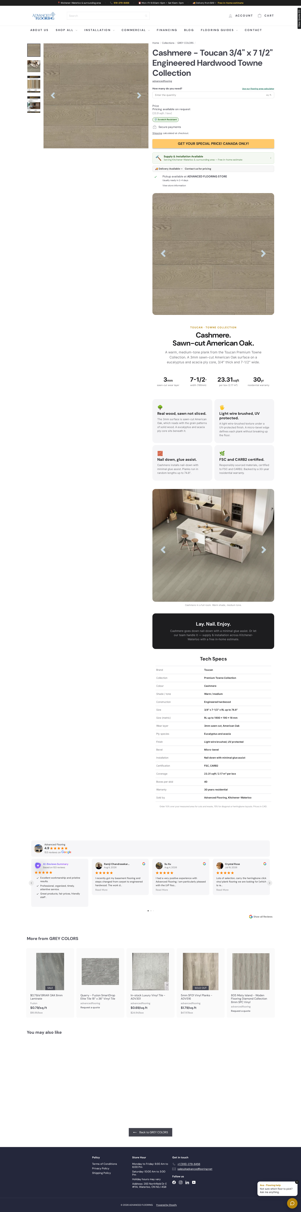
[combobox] (108, 16)
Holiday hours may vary (146, 1179)
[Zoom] (96, 95)
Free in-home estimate (231, 3)
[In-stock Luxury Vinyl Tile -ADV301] (150, 983)
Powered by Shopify (166, 1204)
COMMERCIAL (134, 30)
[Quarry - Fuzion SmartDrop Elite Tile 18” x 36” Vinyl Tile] (100, 980)
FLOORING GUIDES (218, 30)
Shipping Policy (101, 1173)
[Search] (146, 16)
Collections (168, 42)
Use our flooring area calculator (258, 88)
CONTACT (253, 30)
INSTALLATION (98, 30)
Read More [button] (101, 889)
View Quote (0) (299, 18)
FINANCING (167, 30)
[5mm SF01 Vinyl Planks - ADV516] (200, 983)
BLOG (189, 30)
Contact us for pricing (198, 168)
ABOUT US (39, 30)
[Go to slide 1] (148, 910)
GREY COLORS (185, 42)
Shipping (157, 133)
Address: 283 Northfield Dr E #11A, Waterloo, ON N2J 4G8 (149, 1185)
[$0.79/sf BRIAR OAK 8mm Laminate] (50, 983)
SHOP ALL (65, 30)
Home (155, 42)
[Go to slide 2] (150, 910)
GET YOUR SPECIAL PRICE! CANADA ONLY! (213, 143)
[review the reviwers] (143, 864)
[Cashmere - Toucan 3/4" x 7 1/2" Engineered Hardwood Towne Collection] (46, 1073)
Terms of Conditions (104, 1164)
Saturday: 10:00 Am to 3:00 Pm (148, 1173)
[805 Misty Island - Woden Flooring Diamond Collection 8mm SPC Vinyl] (250, 982)
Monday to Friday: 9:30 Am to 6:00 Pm (150, 1165)
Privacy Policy (100, 1168)
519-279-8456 (121, 3)
